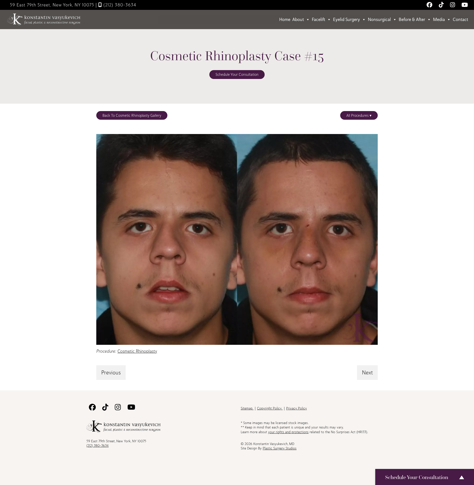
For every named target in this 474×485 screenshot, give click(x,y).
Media (439, 19)
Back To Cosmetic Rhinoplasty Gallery (131, 115)
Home (284, 19)
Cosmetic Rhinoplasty (137, 351)
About (298, 19)
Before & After (412, 19)
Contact (460, 19)
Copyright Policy (270, 408)
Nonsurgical (379, 19)
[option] (237, 239)
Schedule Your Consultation (237, 74)
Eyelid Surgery (346, 19)
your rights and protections (288, 432)
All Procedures (358, 115)
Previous (111, 372)
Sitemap (247, 408)
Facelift (318, 19)
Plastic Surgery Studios (279, 448)
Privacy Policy (296, 408)
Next (367, 372)
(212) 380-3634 (119, 5)
